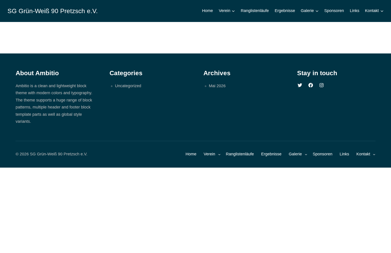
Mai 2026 (217, 86)
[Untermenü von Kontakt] (382, 10)
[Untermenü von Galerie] (317, 10)
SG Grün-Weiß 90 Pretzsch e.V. (52, 10)
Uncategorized (128, 86)
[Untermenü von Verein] (233, 10)
